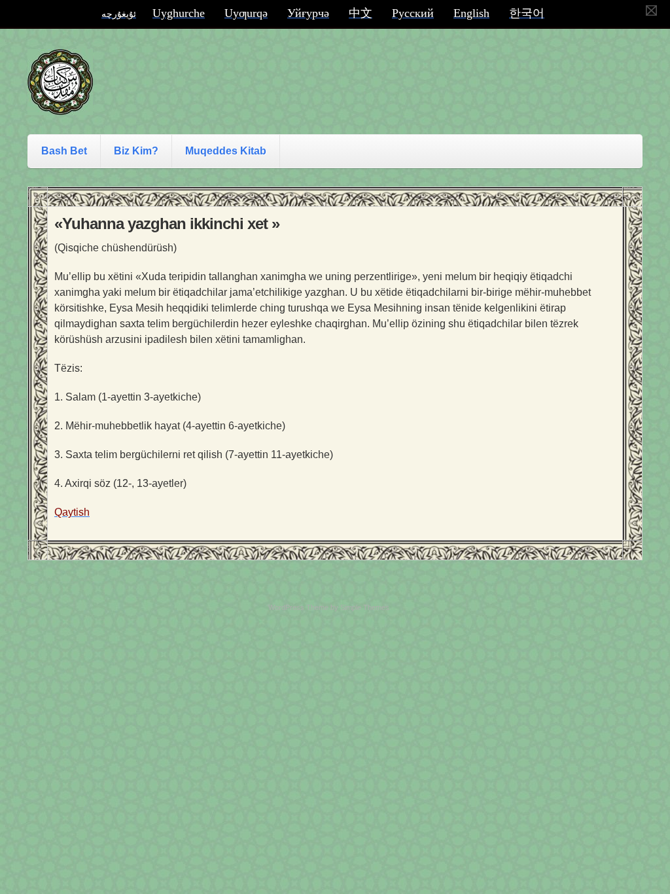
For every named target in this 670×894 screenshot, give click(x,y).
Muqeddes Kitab (225, 150)
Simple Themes (364, 607)
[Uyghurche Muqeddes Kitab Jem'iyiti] (60, 102)
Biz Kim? (136, 150)
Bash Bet (64, 150)
